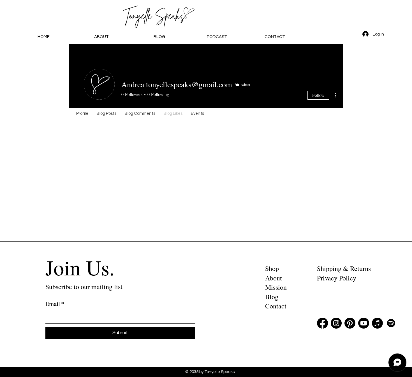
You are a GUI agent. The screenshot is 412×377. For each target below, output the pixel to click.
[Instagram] (336, 323)
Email (54, 303)
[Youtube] (363, 323)
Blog (271, 296)
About (273, 277)
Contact (275, 305)
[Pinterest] (349, 323)
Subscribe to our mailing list (83, 286)
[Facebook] (322, 323)
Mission (276, 287)
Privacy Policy (336, 277)
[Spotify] (391, 323)
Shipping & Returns (344, 268)
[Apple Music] (377, 323)
